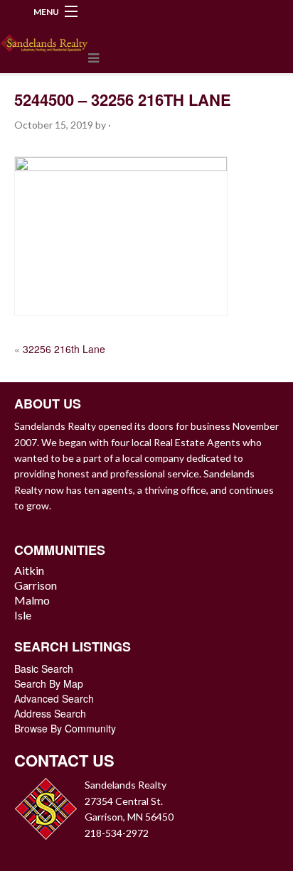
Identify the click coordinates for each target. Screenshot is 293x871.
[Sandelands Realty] (44, 40)
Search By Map (48, 683)
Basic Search (43, 668)
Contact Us (64, 760)
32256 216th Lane (64, 349)
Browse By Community (65, 728)
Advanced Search (54, 698)
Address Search (50, 713)
